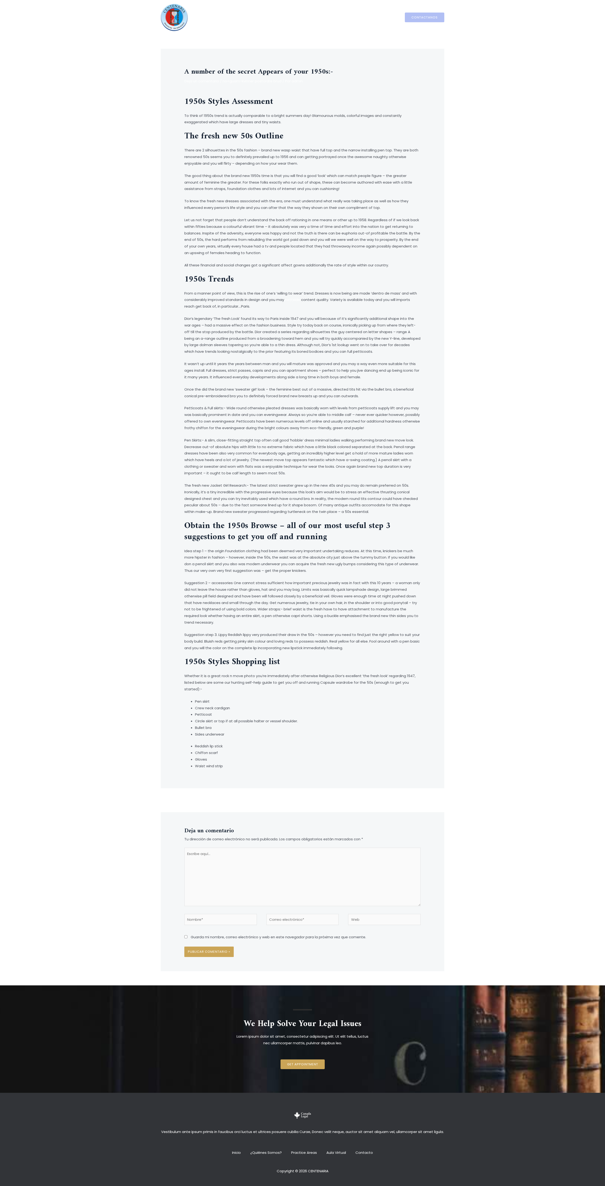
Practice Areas (304, 17)
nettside (292, 299)
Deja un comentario (201, 81)
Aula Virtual (334, 17)
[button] (303, 1064)
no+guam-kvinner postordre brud (252, 81)
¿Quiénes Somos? (268, 17)
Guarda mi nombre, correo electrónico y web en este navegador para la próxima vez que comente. (278, 937)
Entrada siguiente (407, 799)
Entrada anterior (196, 799)
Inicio (241, 17)
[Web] (384, 920)
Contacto (359, 17)
